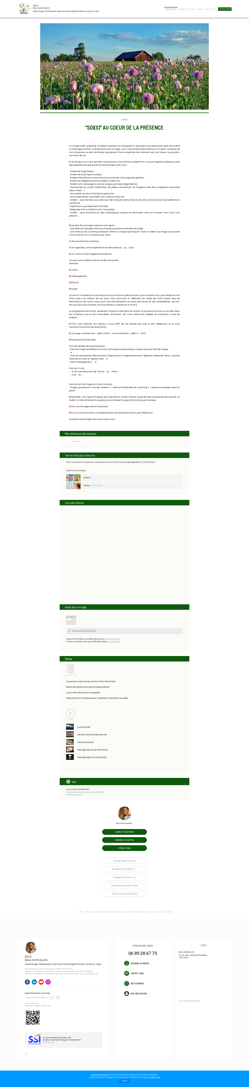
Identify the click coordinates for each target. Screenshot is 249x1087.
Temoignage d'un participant (92, 757)
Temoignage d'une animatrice (92, 750)
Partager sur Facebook (122, 869)
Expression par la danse (72, 971)
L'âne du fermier (85, 742)
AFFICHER (76, 441)
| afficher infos (97, 485)
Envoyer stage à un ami (124, 860)
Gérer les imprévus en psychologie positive (87, 687)
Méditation (29, 974)
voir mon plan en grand (189, 1001)
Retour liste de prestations (124, 893)
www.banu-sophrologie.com (38, 1006)
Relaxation (38, 974)
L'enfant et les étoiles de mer (92, 734)
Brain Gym (79, 974)
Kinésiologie (88, 971)
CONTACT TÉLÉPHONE (124, 832)
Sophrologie (49, 974)
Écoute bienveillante (52, 971)
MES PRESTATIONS (138, 993)
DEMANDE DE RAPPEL (124, 840)
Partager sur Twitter (122, 877)
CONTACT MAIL (124, 848)
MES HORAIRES (137, 983)
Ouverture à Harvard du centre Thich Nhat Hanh (91, 681)
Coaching (39, 971)
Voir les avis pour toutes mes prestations (85, 792)
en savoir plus (154, 1077)
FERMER (124, 1081)
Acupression (69, 974)
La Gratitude (83, 727)
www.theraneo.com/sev (37, 993)
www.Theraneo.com (99, 1075)
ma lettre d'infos (112, 639)
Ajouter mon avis (74, 795)
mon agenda (113, 642)
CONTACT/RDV (225, 9)
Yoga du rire (30, 971)
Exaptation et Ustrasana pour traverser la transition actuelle (97, 698)
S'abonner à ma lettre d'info (124, 885)
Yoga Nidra (58, 974)
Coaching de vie (91, 974)
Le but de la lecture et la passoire (83, 692)
